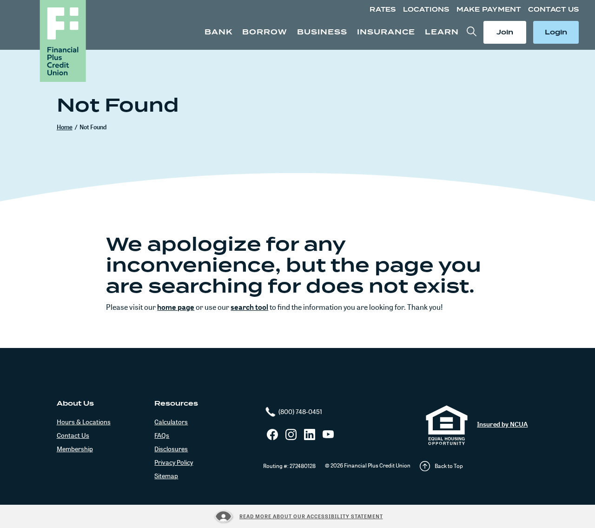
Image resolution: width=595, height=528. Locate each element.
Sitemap (166, 475)
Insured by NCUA (502, 424)
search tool (249, 307)
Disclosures (171, 448)
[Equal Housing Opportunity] (447, 425)
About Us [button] (75, 403)
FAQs (161, 435)
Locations (426, 9)
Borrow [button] (264, 32)
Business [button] (322, 32)
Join (509, 32)
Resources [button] (176, 403)
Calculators (171, 421)
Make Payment (488, 9)
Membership (75, 448)
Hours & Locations (84, 421)
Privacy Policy (173, 462)
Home (65, 127)
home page (175, 307)
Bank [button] (218, 32)
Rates (383, 9)
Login (557, 32)
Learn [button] (442, 32)
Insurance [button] (386, 32)
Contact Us (553, 9)
